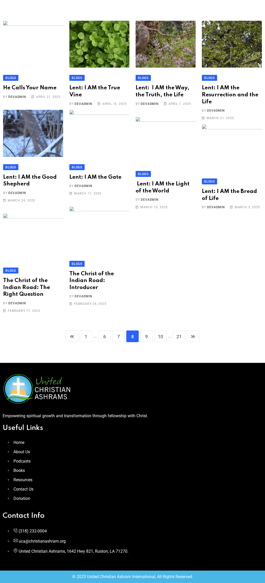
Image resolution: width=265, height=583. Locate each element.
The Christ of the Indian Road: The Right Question (26, 287)
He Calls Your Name (29, 88)
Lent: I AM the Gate (95, 177)
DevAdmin (17, 97)
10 (160, 336)
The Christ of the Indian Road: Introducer (91, 280)
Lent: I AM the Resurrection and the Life (230, 94)
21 (179, 336)
